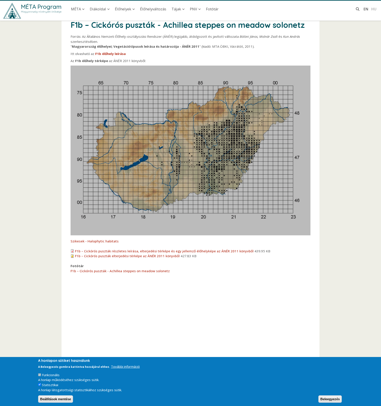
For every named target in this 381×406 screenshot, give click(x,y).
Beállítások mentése (55, 399)
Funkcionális (51, 375)
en (365, 8)
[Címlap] (12, 11)
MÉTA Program (41, 6)
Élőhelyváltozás (153, 8)
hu (373, 8)
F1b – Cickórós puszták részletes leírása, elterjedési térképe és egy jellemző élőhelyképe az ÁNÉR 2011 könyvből (164, 251)
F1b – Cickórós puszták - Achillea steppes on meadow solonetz (120, 271)
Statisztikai (50, 385)
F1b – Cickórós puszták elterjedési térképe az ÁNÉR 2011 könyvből (127, 256)
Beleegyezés (330, 399)
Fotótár (212, 8)
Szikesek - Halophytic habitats (95, 241)
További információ (125, 366)
